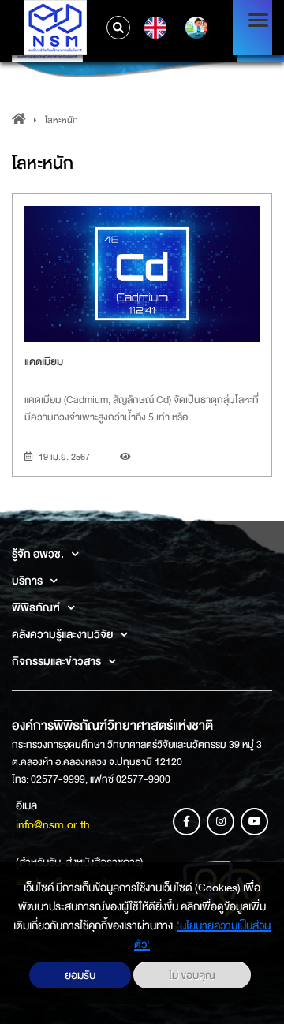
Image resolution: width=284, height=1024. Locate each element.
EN (153, 28)
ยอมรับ (80, 975)
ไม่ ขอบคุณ (192, 975)
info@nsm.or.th (53, 824)
